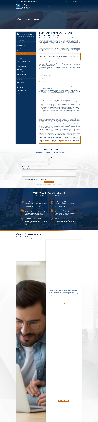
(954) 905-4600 (46, 55)
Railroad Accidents (21, 85)
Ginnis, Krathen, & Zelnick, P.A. (46, 45)
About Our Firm (52, 6)
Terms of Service (58, 184)
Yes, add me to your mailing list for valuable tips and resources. (35, 179)
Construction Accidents (22, 56)
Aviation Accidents (21, 42)
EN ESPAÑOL (74, 1)
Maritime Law (20, 64)
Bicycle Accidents (21, 45)
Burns (42, 77)
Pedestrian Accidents (21, 77)
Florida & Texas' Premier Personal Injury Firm (26, 1)
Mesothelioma (20, 69)
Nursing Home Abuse (21, 74)
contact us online (56, 55)
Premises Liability (21, 79)
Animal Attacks (20, 40)
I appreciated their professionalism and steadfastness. (63, 290)
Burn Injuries (20, 50)
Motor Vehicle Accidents (22, 71)
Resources (70, 6)
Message (25, 171)
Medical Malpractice (21, 66)
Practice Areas (62, 6)
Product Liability (20, 82)
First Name (26, 157)
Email (52, 162)
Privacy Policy (52, 184)
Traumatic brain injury (45, 82)
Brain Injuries (20, 48)
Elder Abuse (19, 58)
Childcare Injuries (21, 53)
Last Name (53, 157)
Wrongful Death (20, 93)
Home (46, 6)
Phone (25, 162)
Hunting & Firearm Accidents (23, 61)
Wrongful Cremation (21, 90)
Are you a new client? (28, 166)
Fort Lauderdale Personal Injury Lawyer (25, 36)
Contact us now (64, 140)
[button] (81, 1)
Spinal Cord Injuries (21, 87)
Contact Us (78, 6)
